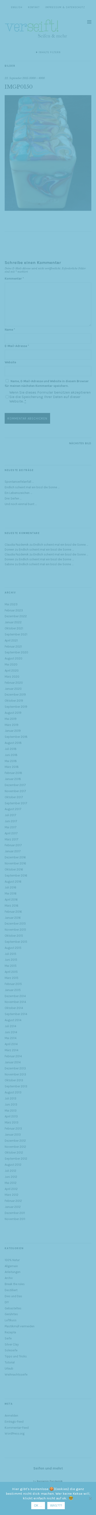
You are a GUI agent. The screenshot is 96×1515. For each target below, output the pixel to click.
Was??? (56, 1505)
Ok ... (38, 1505)
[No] (90, 1498)
